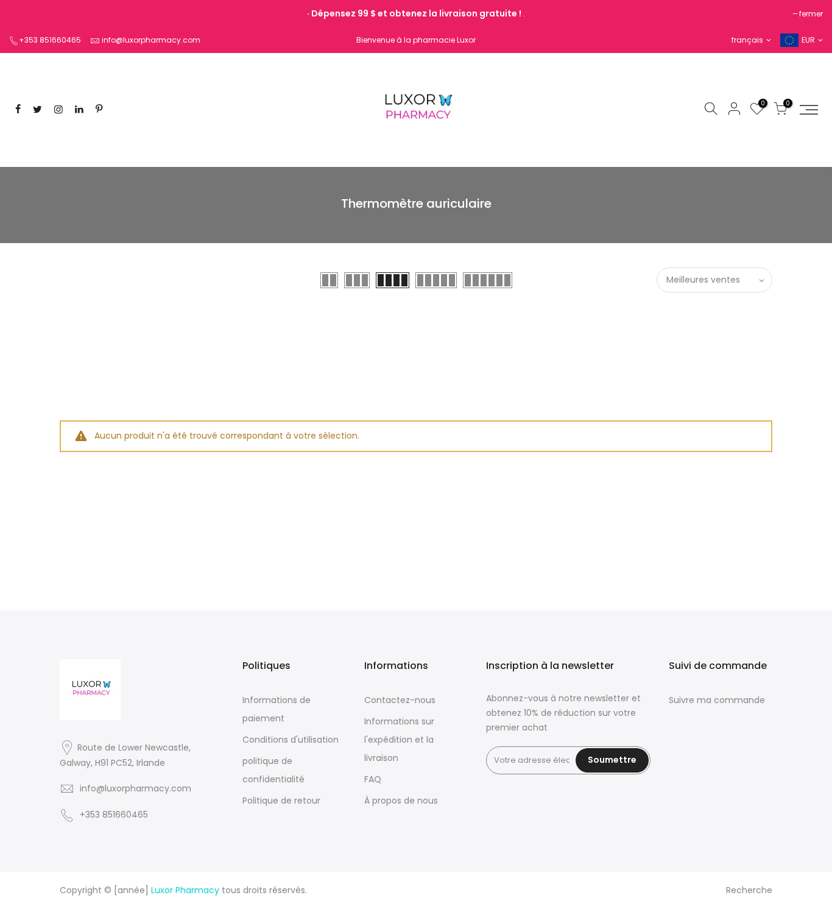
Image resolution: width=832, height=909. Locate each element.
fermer (811, 14)
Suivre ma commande (717, 700)
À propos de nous (401, 800)
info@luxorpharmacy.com (151, 40)
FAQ (372, 779)
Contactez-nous (399, 700)
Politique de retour (281, 800)
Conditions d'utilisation (290, 740)
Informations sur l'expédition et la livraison (399, 739)
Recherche (749, 890)
